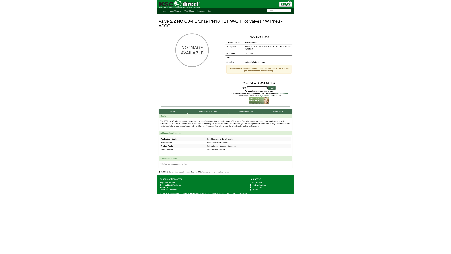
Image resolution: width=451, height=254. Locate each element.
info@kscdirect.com (265, 96)
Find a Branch (257, 187)
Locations (201, 11)
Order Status (189, 11)
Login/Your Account (167, 182)
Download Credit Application (170, 185)
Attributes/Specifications (208, 111)
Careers (255, 190)
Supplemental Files (246, 111)
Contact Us (164, 187)
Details (172, 111)
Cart (209, 11)
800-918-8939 (282, 93)
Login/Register (175, 11)
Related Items (277, 111)
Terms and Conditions (168, 190)
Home (164, 11)
